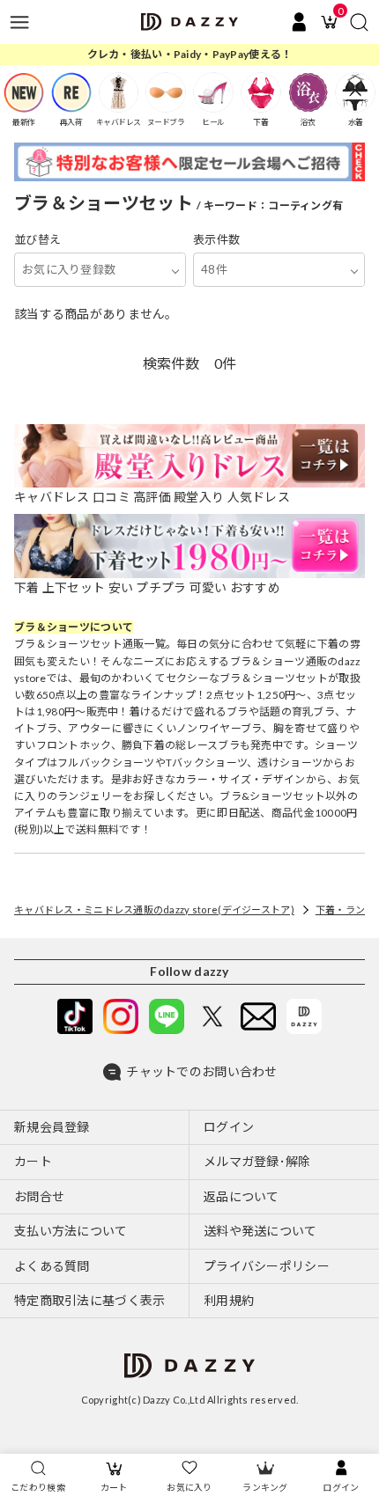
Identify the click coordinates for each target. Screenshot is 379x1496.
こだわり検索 (38, 1487)
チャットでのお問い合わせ (201, 1071)
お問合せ (39, 1196)
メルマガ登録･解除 (257, 1161)
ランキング (264, 1487)
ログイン (341, 1487)
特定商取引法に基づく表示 (89, 1300)
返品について (241, 1196)
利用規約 (229, 1300)
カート (114, 1487)
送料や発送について (260, 1230)
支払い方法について (71, 1230)
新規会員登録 (52, 1126)
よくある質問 (52, 1265)
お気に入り (189, 1487)
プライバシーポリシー (267, 1265)
